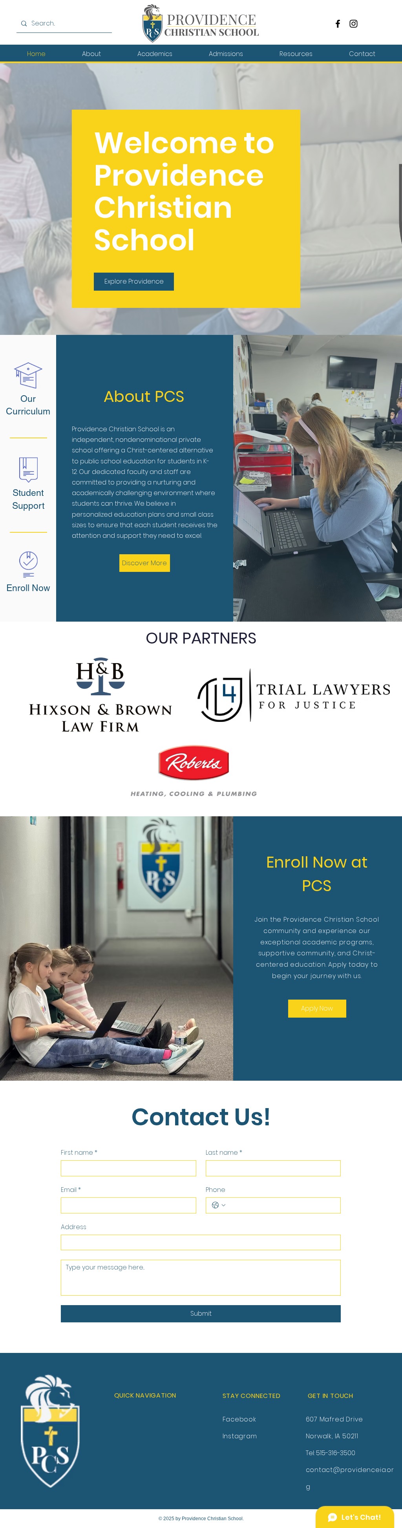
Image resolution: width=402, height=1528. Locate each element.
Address (73, 1227)
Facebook (239, 1419)
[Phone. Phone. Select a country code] (219, 1205)
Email (71, 1190)
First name (79, 1152)
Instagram (240, 1436)
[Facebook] (338, 23)
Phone (215, 1190)
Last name (224, 1152)
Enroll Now (28, 588)
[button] (91, 53)
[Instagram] (353, 23)
